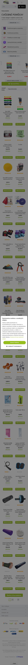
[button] (14, 346)
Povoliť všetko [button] (14, 342)
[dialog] (14, 332)
